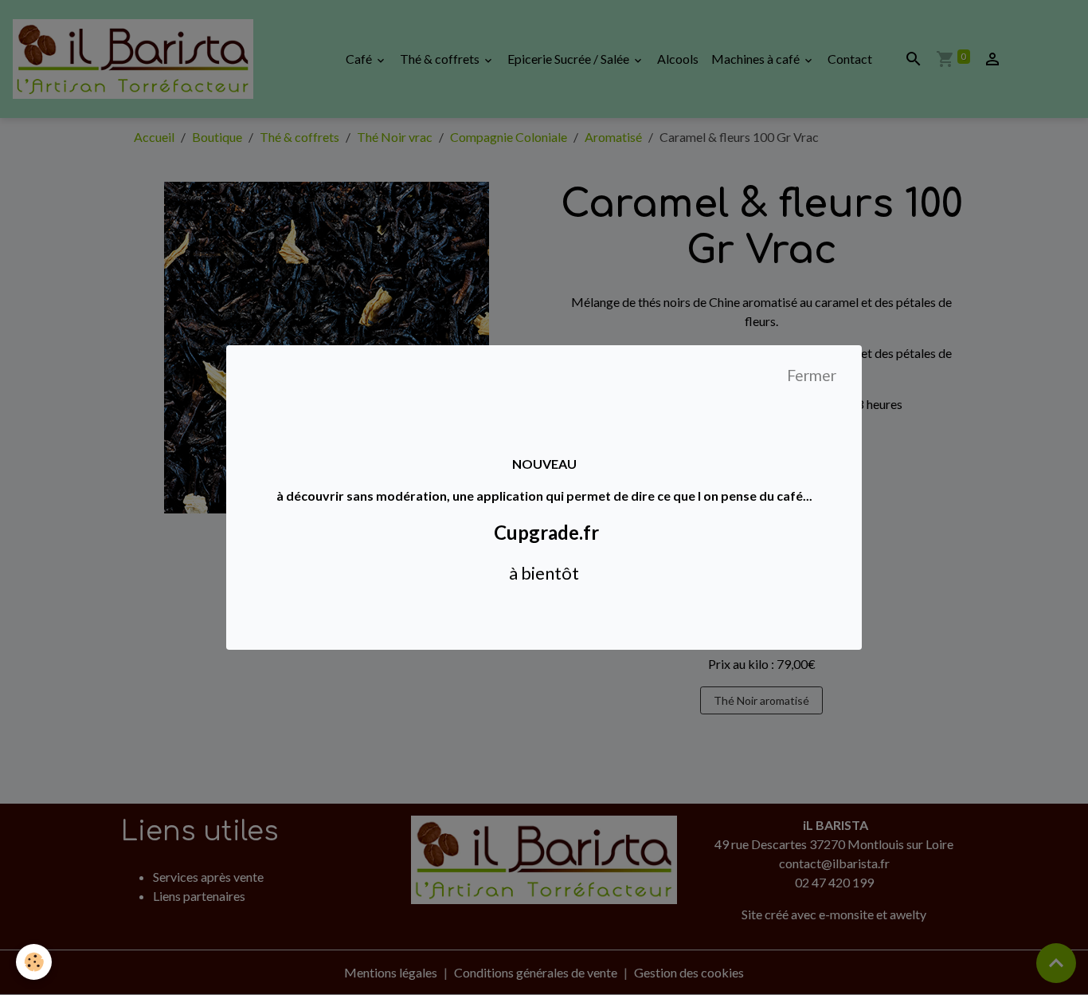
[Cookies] (34, 962)
